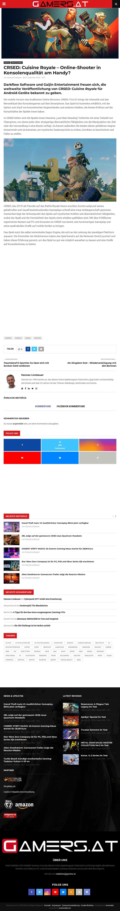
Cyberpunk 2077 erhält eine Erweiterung (42, 599)
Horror (108, 647)
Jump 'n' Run (25, 651)
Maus (63, 651)
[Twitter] (39, 892)
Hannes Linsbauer (14, 78)
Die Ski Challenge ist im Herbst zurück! (32, 625)
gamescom (59, 647)
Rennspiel (43, 655)
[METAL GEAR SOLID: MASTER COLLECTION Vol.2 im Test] (71, 746)
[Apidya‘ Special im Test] (71, 721)
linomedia (110, 905)
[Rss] (71, 892)
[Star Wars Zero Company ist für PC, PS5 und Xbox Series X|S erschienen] (11, 565)
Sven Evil (87, 720)
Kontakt (47, 905)
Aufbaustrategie (84, 643)
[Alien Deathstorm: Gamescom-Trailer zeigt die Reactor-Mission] (11, 578)
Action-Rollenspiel (41, 643)
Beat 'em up (99, 643)
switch (32, 660)
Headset (98, 647)
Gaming (7, 62)
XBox (79, 660)
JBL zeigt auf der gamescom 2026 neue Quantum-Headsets (52, 536)
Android (8, 338)
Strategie (9, 660)
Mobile (28, 338)
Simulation (89, 655)
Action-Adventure (22, 643)
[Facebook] (31, 892)
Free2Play (47, 647)
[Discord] (87, 892)
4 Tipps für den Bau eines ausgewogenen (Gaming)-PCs (39, 612)
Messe (72, 651)
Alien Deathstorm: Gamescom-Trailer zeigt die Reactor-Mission (53, 574)
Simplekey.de (9, 786)
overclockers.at (65, 908)
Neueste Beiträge (16, 516)
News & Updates (17, 62)
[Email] (63, 892)
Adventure (58, 643)
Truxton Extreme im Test (94, 730)
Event (36, 647)
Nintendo (100, 651)
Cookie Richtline (87, 905)
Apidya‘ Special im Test (93, 717)
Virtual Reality (67, 660)
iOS (15, 651)
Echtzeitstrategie (13, 647)
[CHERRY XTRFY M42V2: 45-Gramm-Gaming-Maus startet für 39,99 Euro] (11, 552)
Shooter (37, 338)
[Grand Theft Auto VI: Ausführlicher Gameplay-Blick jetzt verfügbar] (11, 527)
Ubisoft (53, 660)
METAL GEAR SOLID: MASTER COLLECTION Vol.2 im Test (96, 744)
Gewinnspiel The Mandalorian (34, 605)
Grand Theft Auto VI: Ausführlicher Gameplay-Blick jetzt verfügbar (55, 523)
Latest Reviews (72, 696)
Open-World (10, 655)
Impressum (56, 905)
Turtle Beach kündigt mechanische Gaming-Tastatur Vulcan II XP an (28, 760)
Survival (21, 660)
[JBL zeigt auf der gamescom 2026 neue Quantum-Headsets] (11, 540)
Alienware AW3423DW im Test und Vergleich (37, 619)
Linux (47, 651)
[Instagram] (47, 892)
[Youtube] (55, 892)
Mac (55, 651)
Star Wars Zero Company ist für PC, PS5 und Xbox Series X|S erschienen (58, 561)
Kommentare (43, 406)
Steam (109, 655)
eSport (27, 647)
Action (8, 643)
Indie (7, 651)
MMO (81, 651)
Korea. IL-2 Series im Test (94, 755)
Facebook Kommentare (71, 406)
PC (20, 655)
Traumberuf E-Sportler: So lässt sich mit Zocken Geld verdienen (26, 364)
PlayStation (30, 655)
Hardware (86, 647)
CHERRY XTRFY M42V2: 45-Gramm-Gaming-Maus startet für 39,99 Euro (57, 548)
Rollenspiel (64, 655)
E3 (109, 643)
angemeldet (18, 424)
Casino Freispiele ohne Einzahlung (19, 792)
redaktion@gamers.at (66, 874)
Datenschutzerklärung (71, 905)
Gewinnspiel (73, 647)
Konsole (18, 338)
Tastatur (42, 660)
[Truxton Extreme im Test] (71, 734)
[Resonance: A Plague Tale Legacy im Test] (71, 708)
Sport (100, 655)
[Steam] (79, 892)
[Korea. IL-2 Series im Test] (71, 759)
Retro (53, 655)
